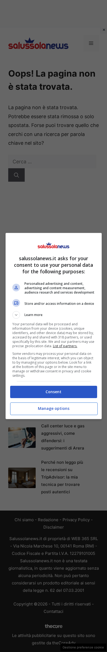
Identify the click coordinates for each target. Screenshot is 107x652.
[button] (53, 315)
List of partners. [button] (65, 346)
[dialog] (53, 326)
